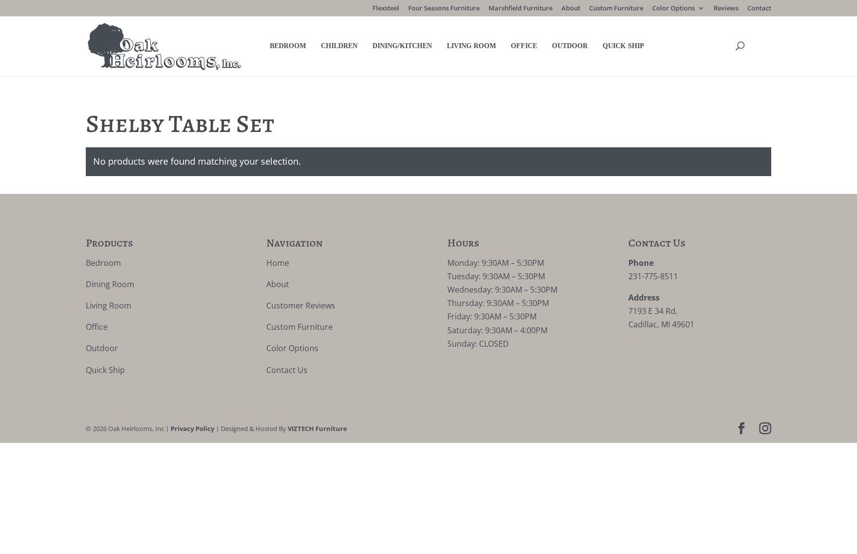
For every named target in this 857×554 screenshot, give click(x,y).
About (570, 8)
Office (524, 46)
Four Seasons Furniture (444, 8)
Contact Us (286, 370)
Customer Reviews (300, 305)
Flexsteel (385, 8)
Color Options (673, 8)
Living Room (471, 46)
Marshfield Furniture (520, 8)
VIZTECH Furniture (317, 428)
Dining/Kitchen (402, 46)
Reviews (726, 8)
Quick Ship (623, 46)
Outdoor (570, 46)
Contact (759, 8)
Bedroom (288, 46)
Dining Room (110, 284)
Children (339, 46)
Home (277, 262)
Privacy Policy (192, 428)
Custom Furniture (616, 8)
